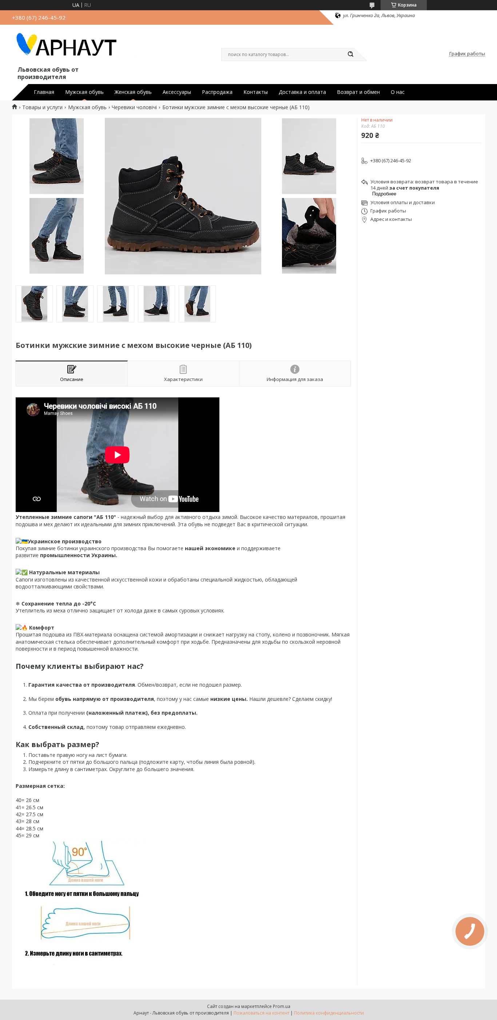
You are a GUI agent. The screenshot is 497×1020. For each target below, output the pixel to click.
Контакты (255, 92)
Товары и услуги (42, 107)
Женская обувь (133, 92)
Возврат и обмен (358, 92)
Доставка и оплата (302, 92)
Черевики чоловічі (134, 107)
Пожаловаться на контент (261, 1013)
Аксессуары (177, 92)
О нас (398, 92)
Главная (44, 92)
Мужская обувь (84, 92)
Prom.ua (281, 1006)
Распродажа (217, 92)
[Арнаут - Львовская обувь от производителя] (75, 46)
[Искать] (350, 54)
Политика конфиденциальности (329, 1013)
